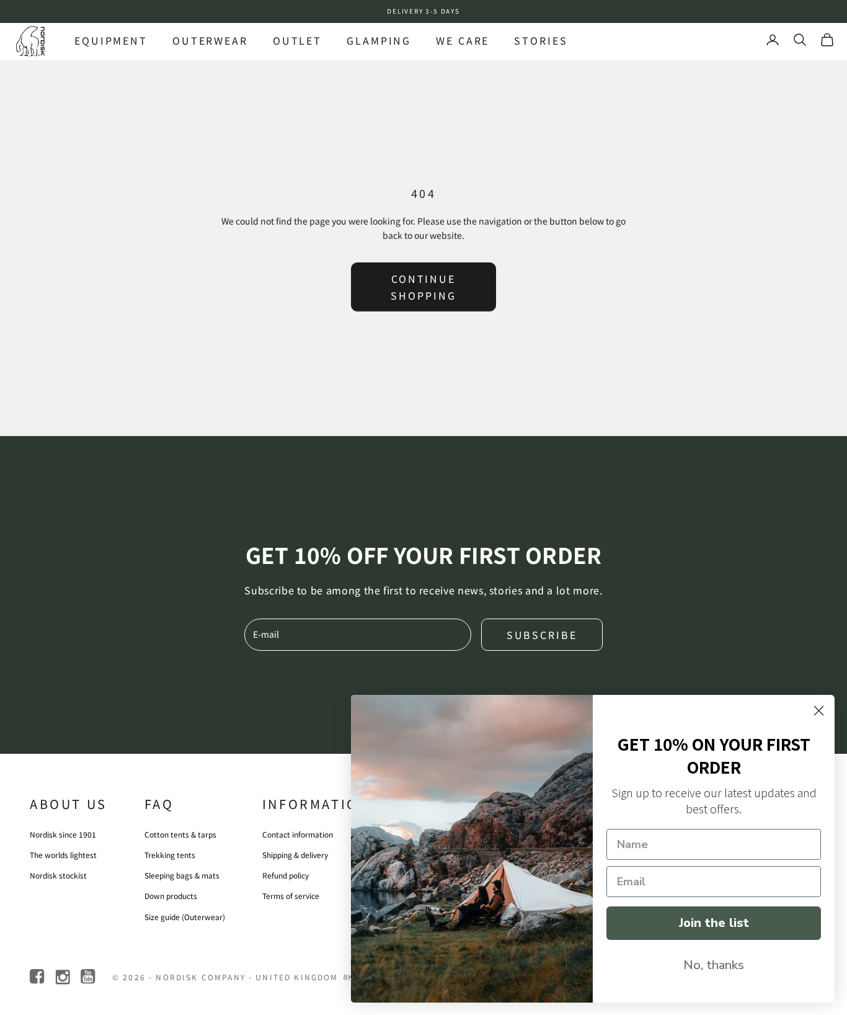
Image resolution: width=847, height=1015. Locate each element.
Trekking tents (169, 854)
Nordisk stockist (58, 875)
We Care (462, 40)
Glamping (379, 40)
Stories (540, 40)
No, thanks (713, 965)
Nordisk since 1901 (63, 834)
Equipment (111, 40)
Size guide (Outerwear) (184, 916)
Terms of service (290, 895)
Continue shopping (423, 286)
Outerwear (210, 40)
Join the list (714, 922)
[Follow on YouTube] (89, 976)
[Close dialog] (819, 711)
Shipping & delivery (295, 854)
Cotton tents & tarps (180, 834)
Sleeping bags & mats (182, 875)
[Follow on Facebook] (38, 976)
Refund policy (285, 875)
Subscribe (542, 634)
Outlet (297, 40)
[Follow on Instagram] (63, 976)
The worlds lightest (63, 854)
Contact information (297, 834)
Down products (170, 895)
